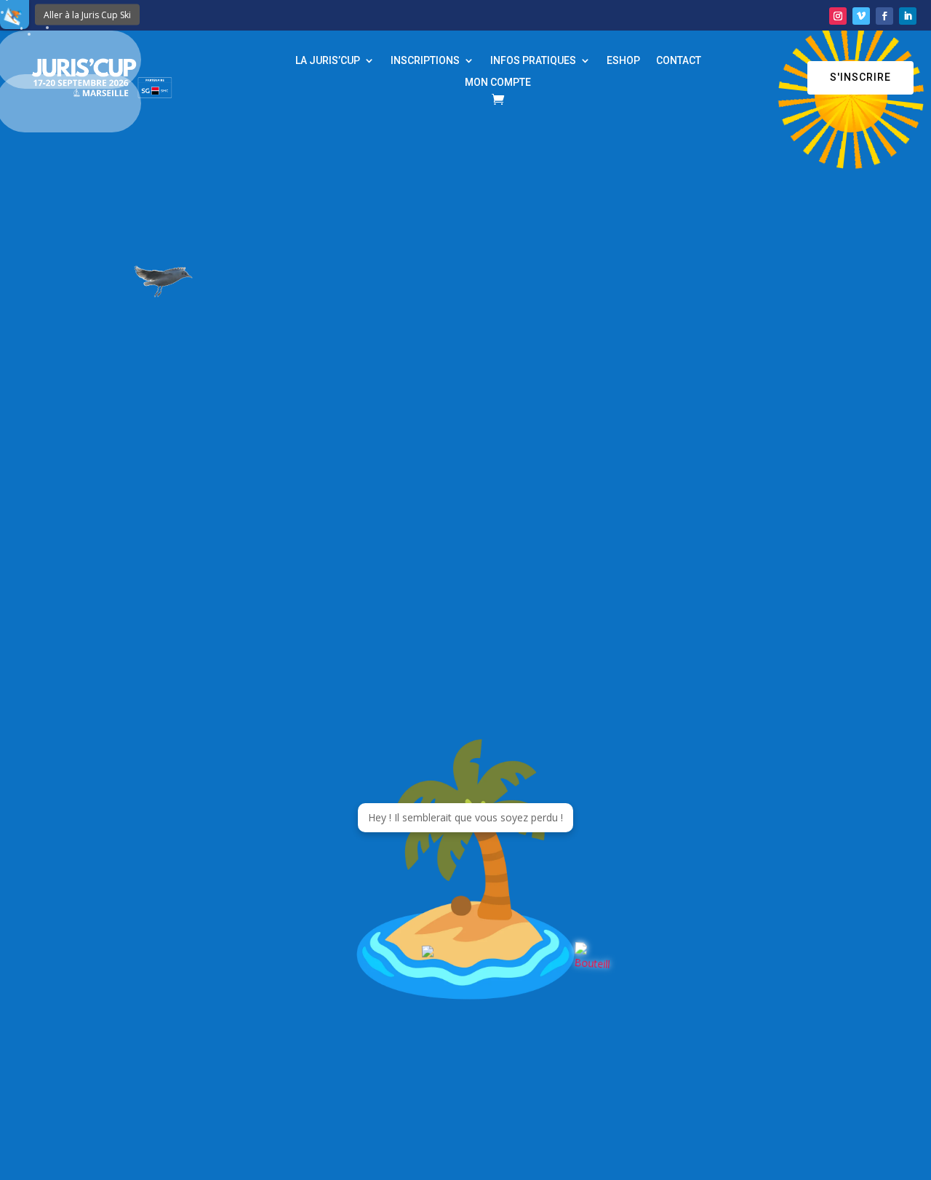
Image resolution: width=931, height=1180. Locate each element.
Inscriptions (425, 60)
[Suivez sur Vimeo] (861, 16)
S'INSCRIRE (860, 77)
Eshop (623, 60)
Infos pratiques (533, 60)
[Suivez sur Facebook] (884, 16)
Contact (678, 60)
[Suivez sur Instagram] (838, 16)
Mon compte (498, 82)
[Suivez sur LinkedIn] (907, 16)
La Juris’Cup (327, 60)
